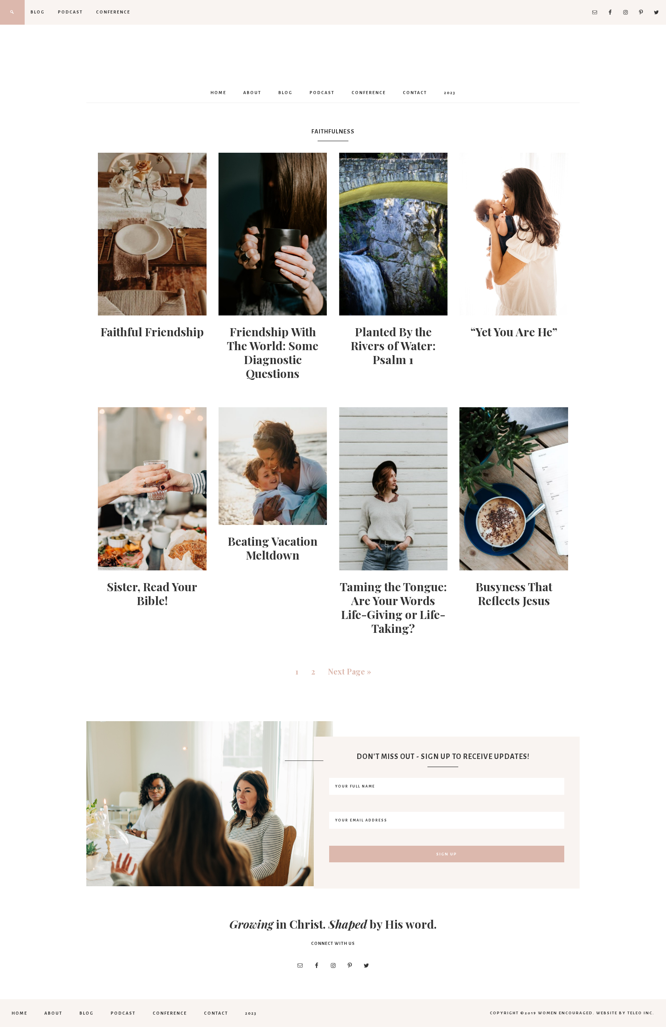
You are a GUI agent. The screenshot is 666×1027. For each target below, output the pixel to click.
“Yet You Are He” (514, 331)
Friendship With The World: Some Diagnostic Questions (272, 352)
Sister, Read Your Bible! (152, 593)
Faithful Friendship (152, 331)
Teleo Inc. (640, 1013)
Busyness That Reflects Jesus (514, 593)
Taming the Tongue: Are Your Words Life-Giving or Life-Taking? (393, 607)
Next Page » (349, 671)
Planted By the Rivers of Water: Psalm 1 (393, 345)
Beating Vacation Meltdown (273, 548)
